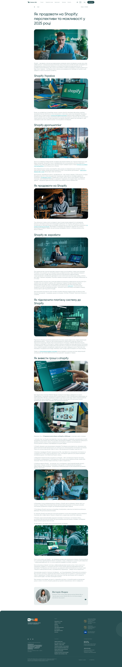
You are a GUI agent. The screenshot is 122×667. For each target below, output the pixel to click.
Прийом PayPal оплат (59, 641)
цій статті (70, 286)
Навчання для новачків (59, 650)
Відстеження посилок (59, 630)
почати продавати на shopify (59, 115)
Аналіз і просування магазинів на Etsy (62, 647)
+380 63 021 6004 (87, 648)
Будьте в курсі (57, 2)
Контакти (69, 2)
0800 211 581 (86, 641)
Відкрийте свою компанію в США (61, 653)
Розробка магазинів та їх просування (62, 646)
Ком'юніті (56, 624)
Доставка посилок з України (60, 643)
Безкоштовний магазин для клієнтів (61, 649)
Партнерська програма (59, 627)
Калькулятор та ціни (49, 2)
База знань (64, 2)
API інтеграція (57, 628)
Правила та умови (82, 659)
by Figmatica (91, 659)
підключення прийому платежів (48, 351)
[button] (42, 2)
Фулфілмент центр (46, 177)
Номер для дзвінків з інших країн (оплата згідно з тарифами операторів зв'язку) (90, 651)
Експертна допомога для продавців (61, 652)
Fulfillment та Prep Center (59, 644)
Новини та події (57, 622)
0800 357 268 (86, 642)
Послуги (41, 2)
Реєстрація (91, 2)
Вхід (84, 2)
